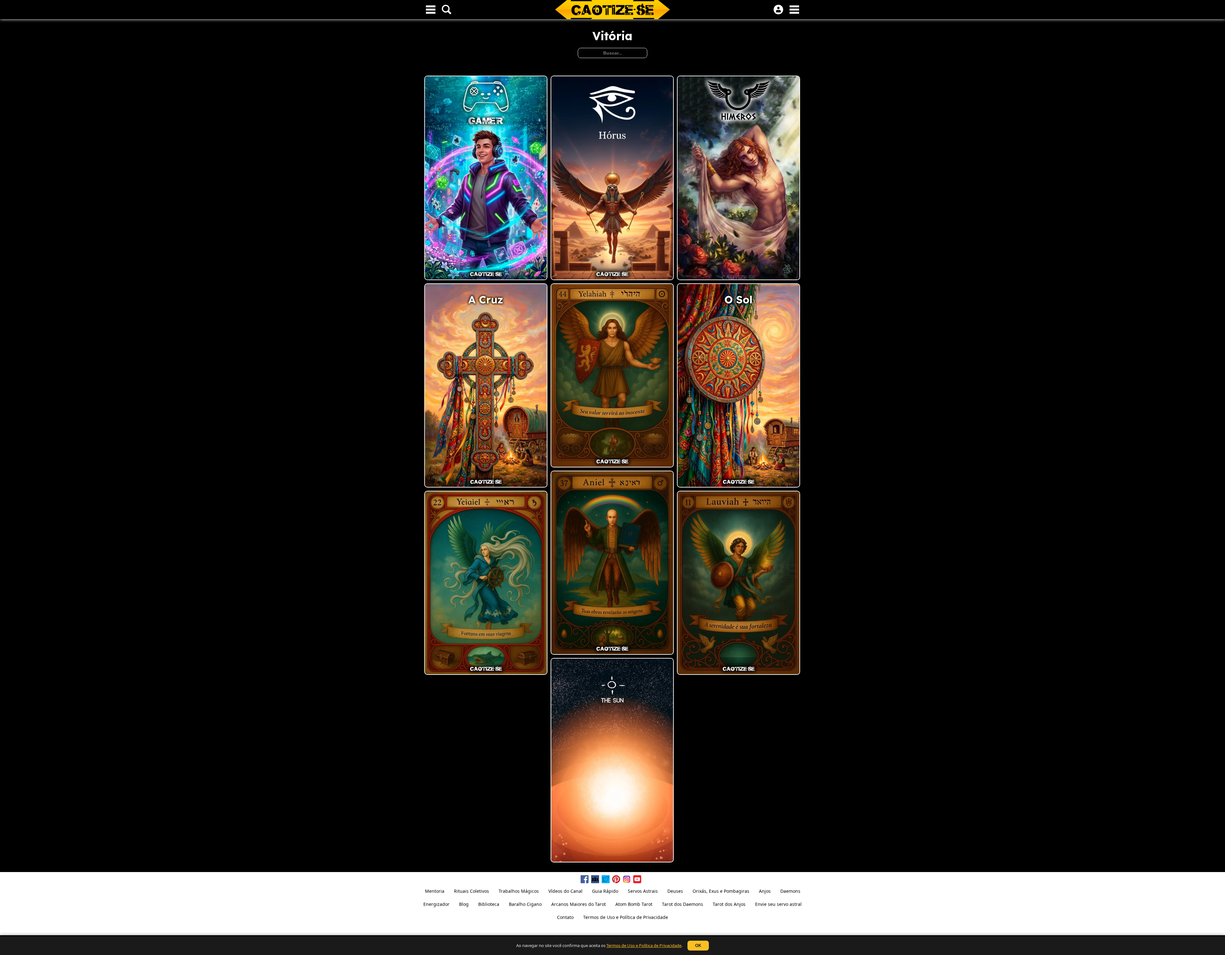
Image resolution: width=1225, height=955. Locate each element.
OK (698, 945)
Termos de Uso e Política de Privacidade (643, 945)
